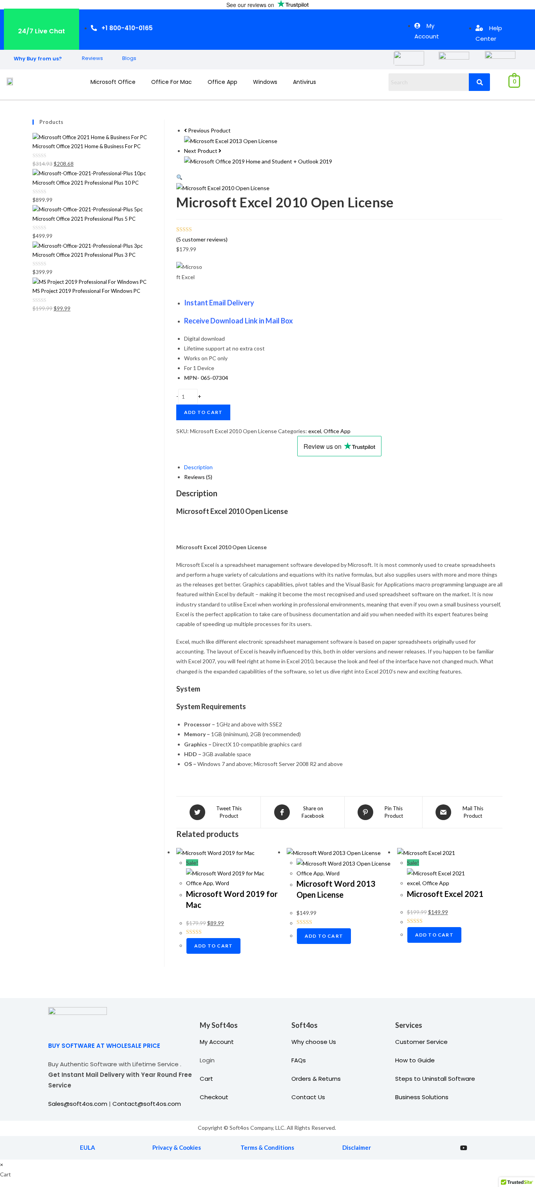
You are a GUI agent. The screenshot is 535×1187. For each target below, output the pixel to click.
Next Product (200, 150)
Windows (265, 82)
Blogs (129, 58)
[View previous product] (185, 130)
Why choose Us (313, 1042)
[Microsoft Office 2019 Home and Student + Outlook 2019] (258, 160)
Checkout (214, 1097)
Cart (206, 1078)
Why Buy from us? (38, 58)
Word (222, 883)
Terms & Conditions (267, 1147)
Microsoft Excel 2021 (445, 893)
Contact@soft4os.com (146, 1104)
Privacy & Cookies (176, 1147)
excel (314, 431)
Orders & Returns (316, 1078)
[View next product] (220, 150)
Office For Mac (171, 82)
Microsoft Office (113, 82)
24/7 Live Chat (41, 31)
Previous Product (209, 130)
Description (198, 467)
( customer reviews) (202, 239)
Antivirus (304, 82)
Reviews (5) (198, 477)
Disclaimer (356, 1147)
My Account (217, 1042)
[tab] (343, 467)
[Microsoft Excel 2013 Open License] (230, 140)
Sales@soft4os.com (77, 1104)
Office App (222, 82)
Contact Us (308, 1097)
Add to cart (203, 412)
